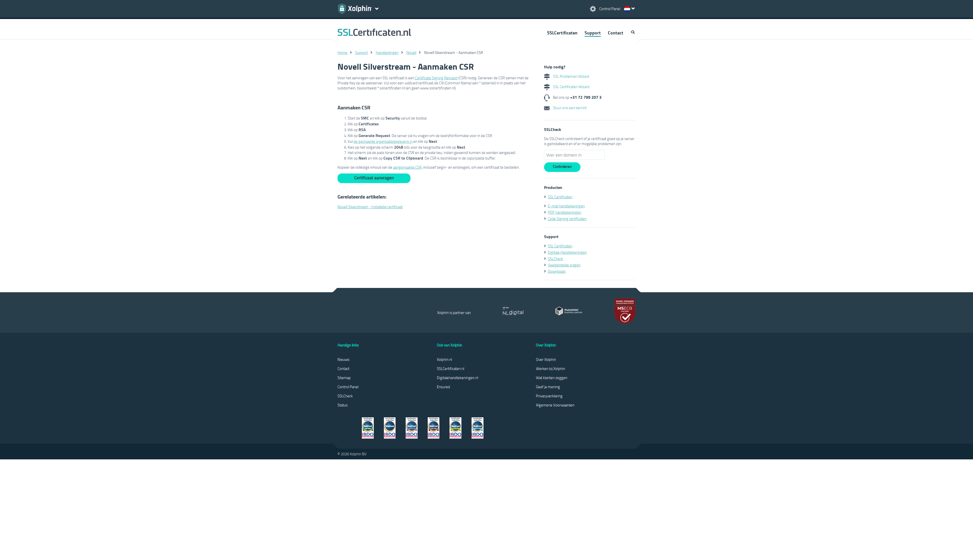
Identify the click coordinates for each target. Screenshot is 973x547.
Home (342, 52)
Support (593, 32)
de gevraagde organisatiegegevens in (383, 141)
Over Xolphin (546, 359)
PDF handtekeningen (564, 212)
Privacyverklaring (549, 395)
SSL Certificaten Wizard (570, 86)
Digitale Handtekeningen (567, 252)
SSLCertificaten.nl (450, 368)
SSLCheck (555, 258)
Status (343, 404)
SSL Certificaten (560, 196)
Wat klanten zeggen (551, 377)
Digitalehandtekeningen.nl (457, 377)
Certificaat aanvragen (374, 178)
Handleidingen (387, 52)
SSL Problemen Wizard (570, 76)
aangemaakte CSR (407, 167)
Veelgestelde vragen (564, 264)
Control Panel (348, 386)
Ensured (443, 386)
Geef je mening (548, 386)
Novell (411, 52)
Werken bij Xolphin (550, 368)
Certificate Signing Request (436, 77)
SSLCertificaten (562, 32)
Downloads (557, 271)
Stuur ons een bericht (569, 107)
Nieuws (343, 359)
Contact (615, 32)
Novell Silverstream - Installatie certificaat (370, 206)
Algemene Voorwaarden (555, 404)
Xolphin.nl (444, 359)
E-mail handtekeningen (566, 205)
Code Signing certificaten (567, 218)
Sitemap (344, 377)
